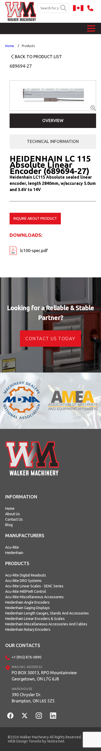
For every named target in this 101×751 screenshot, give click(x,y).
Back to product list (38, 56)
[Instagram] (39, 715)
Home (9, 46)
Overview (52, 120)
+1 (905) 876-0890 (26, 657)
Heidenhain (14, 553)
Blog (9, 525)
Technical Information (53, 141)
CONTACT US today (50, 338)
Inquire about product (35, 218)
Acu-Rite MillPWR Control (25, 591)
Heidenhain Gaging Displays (27, 608)
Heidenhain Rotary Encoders (28, 629)
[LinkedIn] (53, 715)
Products (28, 46)
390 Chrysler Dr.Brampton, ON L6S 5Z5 (33, 697)
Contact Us (14, 519)
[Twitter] (24, 715)
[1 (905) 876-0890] (91, 8)
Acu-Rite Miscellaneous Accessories (34, 597)
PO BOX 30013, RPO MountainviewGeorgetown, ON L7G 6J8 (44, 675)
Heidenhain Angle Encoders (27, 602)
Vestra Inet (55, 741)
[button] (91, 28)
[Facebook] (10, 715)
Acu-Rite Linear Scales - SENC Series (34, 586)
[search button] (63, 8)
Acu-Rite (12, 547)
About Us (12, 514)
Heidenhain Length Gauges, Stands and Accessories (47, 613)
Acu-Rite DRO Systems (23, 581)
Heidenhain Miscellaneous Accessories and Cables (46, 624)
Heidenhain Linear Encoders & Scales (35, 619)
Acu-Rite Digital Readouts (25, 575)
